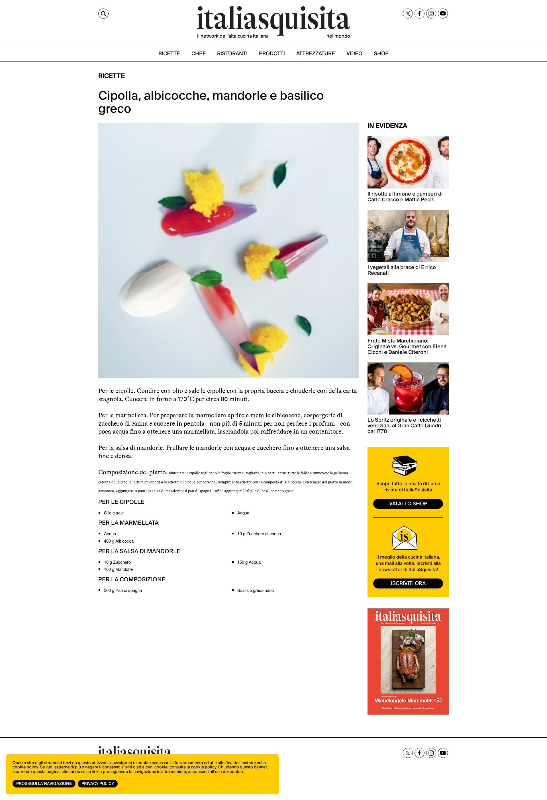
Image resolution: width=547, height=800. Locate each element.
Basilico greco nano (255, 590)
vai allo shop (408, 503)
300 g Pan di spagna (123, 590)
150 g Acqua (249, 562)
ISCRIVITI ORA (408, 583)
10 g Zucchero (117, 562)
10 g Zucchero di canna (259, 533)
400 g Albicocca (119, 541)
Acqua (243, 513)
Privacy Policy (97, 783)
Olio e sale (114, 513)
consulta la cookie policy (193, 767)
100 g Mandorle (118, 569)
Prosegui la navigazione (44, 783)
